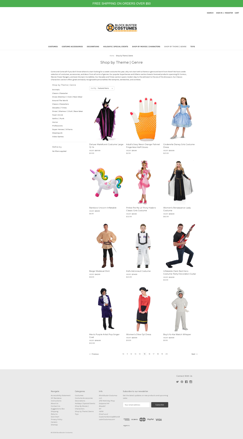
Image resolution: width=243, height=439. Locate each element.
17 (153, 354)
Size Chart (55, 417)
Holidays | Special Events (115, 46)
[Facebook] (186, 381)
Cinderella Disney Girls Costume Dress (179, 145)
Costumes (53, 46)
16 (149, 354)
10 (123, 354)
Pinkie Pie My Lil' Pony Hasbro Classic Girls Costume (141, 209)
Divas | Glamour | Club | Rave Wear (67, 111)
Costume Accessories (72, 46)
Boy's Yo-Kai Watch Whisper (177, 334)
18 (158, 354)
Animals (56, 89)
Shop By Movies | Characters (146, 46)
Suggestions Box (58, 409)
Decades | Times (59, 108)
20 (167, 354)
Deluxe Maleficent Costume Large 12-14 (106, 145)
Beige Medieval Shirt (99, 271)
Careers (54, 422)
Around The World (60, 100)
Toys (192, 46)
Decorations (93, 46)
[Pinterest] (182, 381)
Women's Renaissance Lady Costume (177, 209)
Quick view (106, 119)
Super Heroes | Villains (62, 129)
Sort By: (93, 88)
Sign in (219, 13)
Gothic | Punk (58, 118)
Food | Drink (57, 115)
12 (131, 354)
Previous (95, 354)
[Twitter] (177, 381)
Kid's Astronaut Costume (138, 271)
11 (127, 354)
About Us (54, 403)
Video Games (58, 136)
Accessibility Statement (60, 395)
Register (229, 13)
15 (144, 354)
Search (210, 13)
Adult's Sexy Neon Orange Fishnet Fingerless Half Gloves (143, 145)
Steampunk (57, 133)
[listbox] (105, 88)
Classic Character (60, 93)
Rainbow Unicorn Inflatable (103, 208)
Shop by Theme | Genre (175, 46)
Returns (54, 414)
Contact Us (55, 406)
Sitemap (54, 425)
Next (193, 354)
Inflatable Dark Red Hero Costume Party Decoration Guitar (179, 272)
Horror (55, 122)
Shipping (54, 411)
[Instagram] (190, 381)
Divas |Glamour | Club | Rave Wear (67, 97)
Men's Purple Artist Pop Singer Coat (104, 336)
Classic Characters (60, 104)
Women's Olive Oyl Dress (138, 334)
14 (139, 354)
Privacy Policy (56, 419)
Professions (57, 126)
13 (135, 354)
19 (162, 354)
